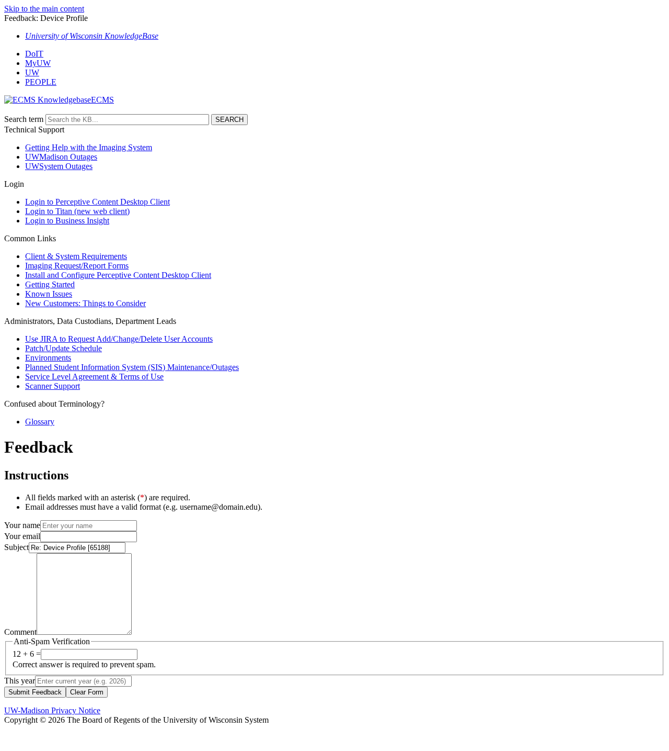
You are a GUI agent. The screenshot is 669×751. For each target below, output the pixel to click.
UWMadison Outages (61, 156)
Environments (48, 357)
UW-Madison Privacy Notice (52, 710)
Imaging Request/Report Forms (77, 265)
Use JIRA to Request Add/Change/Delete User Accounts (119, 338)
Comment (20, 631)
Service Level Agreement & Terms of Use (94, 376)
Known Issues (48, 293)
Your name (22, 525)
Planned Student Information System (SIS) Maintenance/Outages (132, 367)
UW (32, 72)
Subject (16, 547)
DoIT (34, 53)
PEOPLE (40, 81)
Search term (23, 119)
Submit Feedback (35, 692)
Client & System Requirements (76, 256)
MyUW (38, 63)
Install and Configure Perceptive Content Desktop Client (118, 275)
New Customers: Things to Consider (85, 303)
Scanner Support (52, 386)
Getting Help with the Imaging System (88, 147)
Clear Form (86, 692)
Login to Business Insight (67, 220)
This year (19, 680)
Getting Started (50, 284)
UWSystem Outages (59, 166)
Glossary (39, 421)
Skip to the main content (44, 8)
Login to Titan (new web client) (77, 211)
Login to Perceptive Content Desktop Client (97, 201)
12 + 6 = (27, 653)
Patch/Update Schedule (63, 348)
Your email (22, 536)
